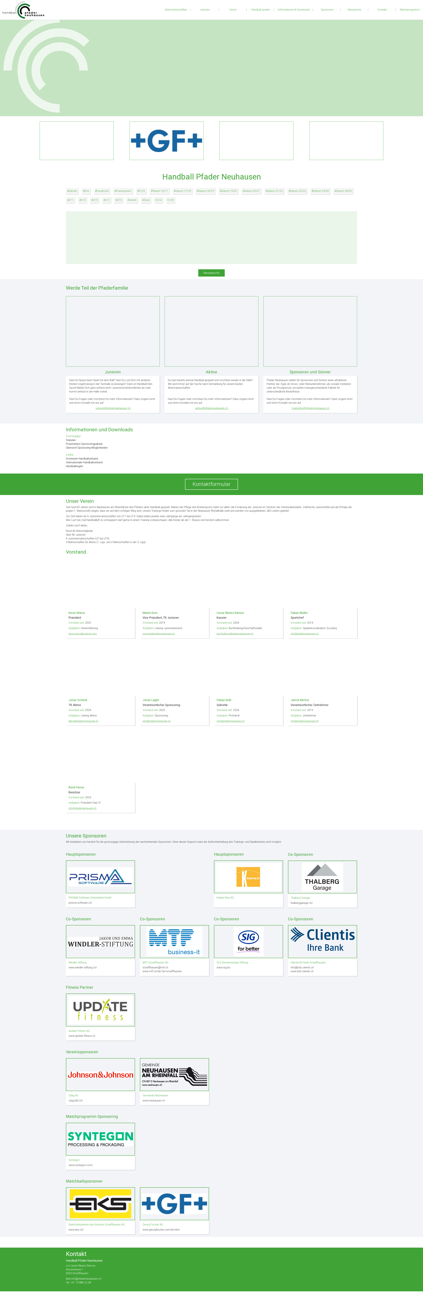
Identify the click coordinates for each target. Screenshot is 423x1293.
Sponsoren (327, 9)
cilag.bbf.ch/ (76, 1100)
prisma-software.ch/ (80, 902)
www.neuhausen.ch (154, 1100)
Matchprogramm (410, 9)
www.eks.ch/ (76, 1229)
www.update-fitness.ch (82, 1035)
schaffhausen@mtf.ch (155, 967)
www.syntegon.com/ (81, 1165)
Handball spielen (260, 9)
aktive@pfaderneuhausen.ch (211, 408)
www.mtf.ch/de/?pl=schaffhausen (162, 971)
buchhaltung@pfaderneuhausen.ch (235, 633)
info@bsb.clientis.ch (302, 967)
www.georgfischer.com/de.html (161, 1229)
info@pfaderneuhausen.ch (305, 633)
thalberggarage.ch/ (302, 902)
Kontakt (382, 9)
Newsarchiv (354, 9)
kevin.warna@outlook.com (83, 633)
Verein (233, 9)
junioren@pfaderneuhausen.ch (113, 408)
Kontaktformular (211, 484)
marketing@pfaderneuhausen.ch (310, 408)
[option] (211, 63)
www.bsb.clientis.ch (302, 971)
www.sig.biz (223, 967)
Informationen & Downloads (294, 9)
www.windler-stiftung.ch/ (83, 967)
